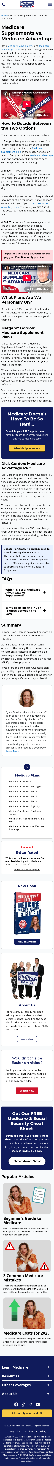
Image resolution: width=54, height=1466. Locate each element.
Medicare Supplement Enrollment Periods (25, 812)
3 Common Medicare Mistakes (23, 1278)
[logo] (27, 4)
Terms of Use (27, 1431)
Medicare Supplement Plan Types (25, 786)
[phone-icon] (3, 4)
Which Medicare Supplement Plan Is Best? (26, 820)
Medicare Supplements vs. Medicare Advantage (26, 828)
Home (4, 15)
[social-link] (16, 1404)
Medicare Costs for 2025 (26, 1333)
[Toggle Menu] (50, 4)
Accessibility (41, 1431)
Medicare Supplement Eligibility (24, 806)
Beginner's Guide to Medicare (22, 1220)
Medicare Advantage (41, 155)
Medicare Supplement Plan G (23, 796)
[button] (27, 1161)
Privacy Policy (14, 1431)
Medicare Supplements (20, 45)
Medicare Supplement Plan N (23, 801)
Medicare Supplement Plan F (23, 791)
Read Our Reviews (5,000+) (27, 869)
